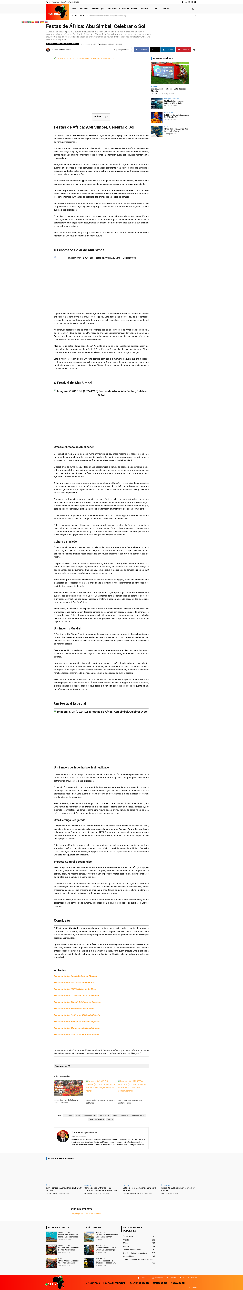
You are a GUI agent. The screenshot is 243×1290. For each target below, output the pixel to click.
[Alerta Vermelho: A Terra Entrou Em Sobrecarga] (89, 1250)
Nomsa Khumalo (51, 1193)
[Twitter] (192, 2)
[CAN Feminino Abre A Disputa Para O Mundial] (64, 1172)
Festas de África (63, 44)
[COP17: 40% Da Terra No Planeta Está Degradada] (51, 1237)
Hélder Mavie (155, 94)
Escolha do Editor (64, 1232)
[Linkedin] (167, 1278)
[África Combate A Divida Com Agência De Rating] (157, 131)
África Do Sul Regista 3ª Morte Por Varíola (178, 1189)
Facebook (144, 1278)
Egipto (75, 44)
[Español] (33, 22)
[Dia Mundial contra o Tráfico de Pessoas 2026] (89, 1263)
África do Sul (168, 112)
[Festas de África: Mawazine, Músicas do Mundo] (100, 1088)
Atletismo (154, 86)
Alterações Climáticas (171, 98)
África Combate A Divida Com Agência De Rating (107, 16)
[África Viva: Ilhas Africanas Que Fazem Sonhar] (89, 1237)
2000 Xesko (192, 1287)
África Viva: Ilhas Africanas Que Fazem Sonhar (107, 1236)
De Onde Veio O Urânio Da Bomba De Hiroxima (68, 1249)
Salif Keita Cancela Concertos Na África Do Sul (176, 116)
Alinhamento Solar (90, 1116)
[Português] (23, 22)
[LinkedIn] (185, 2)
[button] (193, 8)
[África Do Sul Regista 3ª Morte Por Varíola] (179, 1172)
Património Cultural (138, 1116)
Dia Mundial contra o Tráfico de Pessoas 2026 (106, 1262)
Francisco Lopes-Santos (62, 50)
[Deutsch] (43, 22)
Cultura (50, 44)
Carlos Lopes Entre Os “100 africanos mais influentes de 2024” (101, 1189)
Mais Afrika (124, 1116)
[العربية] (29, 22)
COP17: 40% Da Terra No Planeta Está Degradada (68, 1236)
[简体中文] (36, 22)
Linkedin (173, 1278)
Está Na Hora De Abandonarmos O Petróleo (139, 1189)
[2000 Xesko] (186, 1287)
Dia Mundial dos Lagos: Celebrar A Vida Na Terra (174, 102)
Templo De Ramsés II (96, 1119)
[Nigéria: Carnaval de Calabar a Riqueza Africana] (68, 1088)
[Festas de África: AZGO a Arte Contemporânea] (133, 1088)
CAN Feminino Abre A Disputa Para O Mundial (64, 1189)
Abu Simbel (69, 1116)
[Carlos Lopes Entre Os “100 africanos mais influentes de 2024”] (102, 1172)
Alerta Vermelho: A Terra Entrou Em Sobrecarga (106, 1249)
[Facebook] (182, 2)
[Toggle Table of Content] (105, 117)
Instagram (159, 1278)
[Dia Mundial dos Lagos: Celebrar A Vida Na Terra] (157, 103)
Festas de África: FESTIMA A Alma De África (75, 989)
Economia (87, 1185)
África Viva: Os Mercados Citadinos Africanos (68, 1262)
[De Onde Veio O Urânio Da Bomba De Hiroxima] (51, 1250)
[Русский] (46, 22)
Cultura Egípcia (104, 1116)
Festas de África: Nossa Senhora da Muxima (75, 976)
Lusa (162, 1193)
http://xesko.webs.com (79, 1136)
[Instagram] (188, 2)
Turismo (110, 1119)
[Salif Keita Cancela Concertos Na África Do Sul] (157, 117)
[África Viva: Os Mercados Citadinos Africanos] (51, 1263)
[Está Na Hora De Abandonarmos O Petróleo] (141, 1172)
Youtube (194, 1278)
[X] (180, 1278)
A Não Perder (100, 1232)
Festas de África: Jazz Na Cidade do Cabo (74, 982)
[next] (195, 15)
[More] (194, 49)
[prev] (191, 15)
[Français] (39, 22)
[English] (26, 22)
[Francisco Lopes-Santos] (48, 50)
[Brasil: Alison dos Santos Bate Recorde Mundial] (170, 73)
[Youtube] (195, 2)
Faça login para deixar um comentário (87, 1213)
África (78, 1116)
